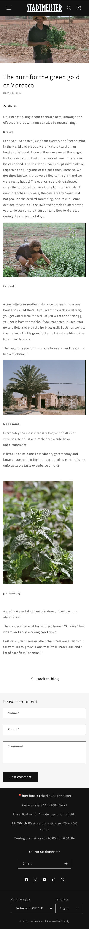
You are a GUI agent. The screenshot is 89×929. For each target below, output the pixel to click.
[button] (8, 8)
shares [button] (12, 106)
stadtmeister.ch (38, 921)
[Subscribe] (66, 864)
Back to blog (48, 678)
